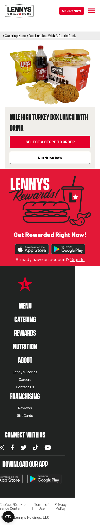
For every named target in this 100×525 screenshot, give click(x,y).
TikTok (35, 447)
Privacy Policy (60, 506)
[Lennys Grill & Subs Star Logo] (25, 288)
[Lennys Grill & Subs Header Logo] (19, 10)
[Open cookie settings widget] (8, 517)
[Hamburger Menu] (89, 10)
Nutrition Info (50, 157)
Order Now (71, 10)
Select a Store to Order (50, 141)
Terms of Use (41, 506)
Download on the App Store (32, 249)
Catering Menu (15, 35)
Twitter (23, 447)
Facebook (12, 447)
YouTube (47, 447)
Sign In (77, 259)
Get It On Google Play (68, 249)
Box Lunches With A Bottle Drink (52, 35)
